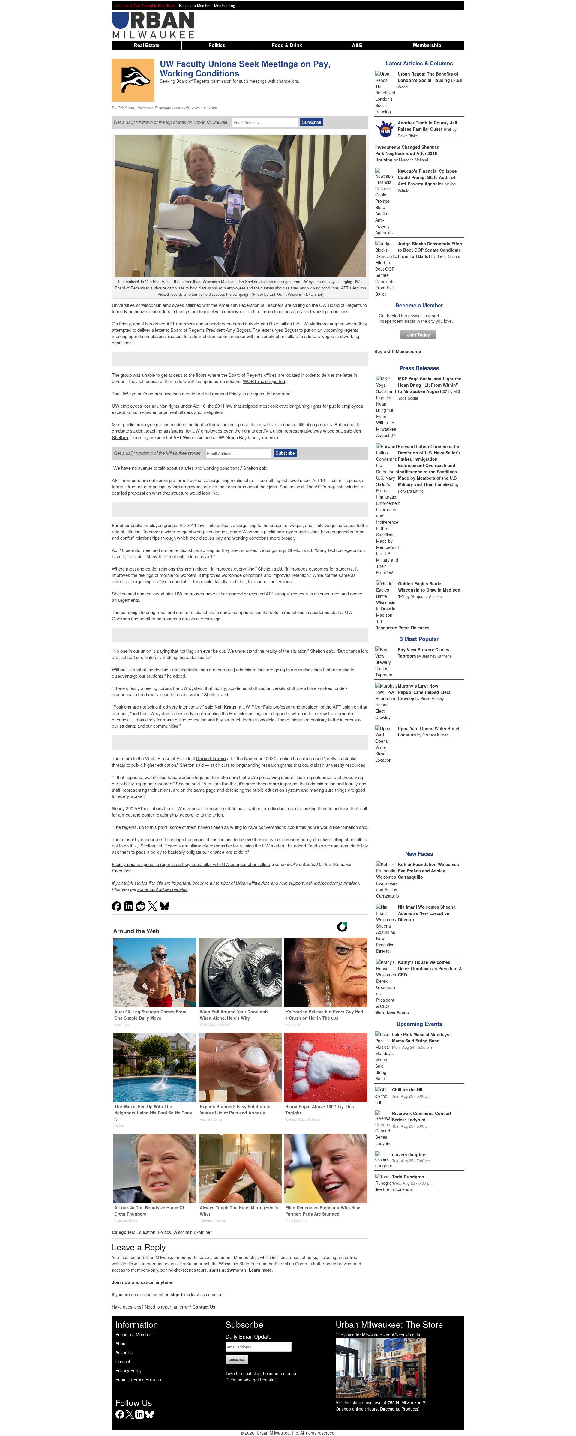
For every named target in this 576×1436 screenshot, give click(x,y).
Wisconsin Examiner (153, 108)
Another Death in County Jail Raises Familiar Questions (427, 126)
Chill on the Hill (408, 1090)
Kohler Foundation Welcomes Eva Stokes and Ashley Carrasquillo (428, 870)
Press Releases (419, 368)
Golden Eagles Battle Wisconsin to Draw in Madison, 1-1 (430, 589)
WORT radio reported (264, 381)
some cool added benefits (162, 889)
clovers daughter (409, 1154)
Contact (123, 1361)
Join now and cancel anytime (142, 1282)
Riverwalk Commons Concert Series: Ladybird (421, 1116)
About (121, 1343)
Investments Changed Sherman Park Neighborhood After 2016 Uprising (407, 153)
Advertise (124, 1352)
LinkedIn (139, 1418)
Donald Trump (211, 758)
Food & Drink (287, 45)
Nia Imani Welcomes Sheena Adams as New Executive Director (427, 913)
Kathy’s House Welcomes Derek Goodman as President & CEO (430, 968)
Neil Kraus (225, 706)
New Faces (419, 854)
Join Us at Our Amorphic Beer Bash (146, 5)
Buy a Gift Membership (397, 351)
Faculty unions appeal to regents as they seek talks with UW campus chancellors (191, 864)
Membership (427, 45)
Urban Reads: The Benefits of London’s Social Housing (428, 77)
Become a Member (419, 305)
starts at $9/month (227, 1270)
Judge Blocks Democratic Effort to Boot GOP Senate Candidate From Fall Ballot (430, 250)
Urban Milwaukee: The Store (389, 1324)
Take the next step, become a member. (263, 1373)
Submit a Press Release (138, 1379)
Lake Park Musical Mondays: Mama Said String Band (421, 1037)
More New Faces (392, 1012)
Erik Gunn (125, 108)
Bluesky (149, 1418)
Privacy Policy (129, 1370)
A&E (357, 45)
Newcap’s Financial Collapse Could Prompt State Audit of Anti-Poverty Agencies (427, 177)
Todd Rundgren (408, 1177)
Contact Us (204, 1307)
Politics (216, 45)
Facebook (120, 1418)
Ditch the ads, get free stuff (251, 1380)
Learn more (260, 1270)
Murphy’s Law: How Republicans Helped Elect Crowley (424, 692)
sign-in (178, 1294)
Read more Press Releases (402, 628)
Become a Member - (196, 5)
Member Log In (227, 5)
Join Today (418, 334)
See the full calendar (393, 1189)
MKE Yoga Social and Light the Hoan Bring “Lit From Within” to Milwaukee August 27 (429, 385)
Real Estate (147, 45)
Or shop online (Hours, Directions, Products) (378, 1409)
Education (145, 1232)
